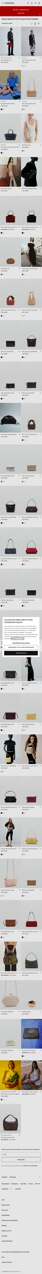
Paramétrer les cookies (21, 643)
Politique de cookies (18, 639)
